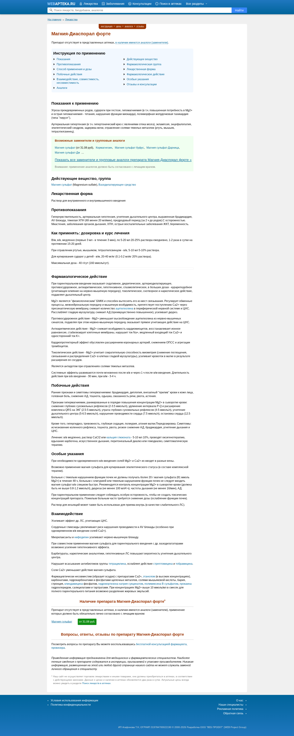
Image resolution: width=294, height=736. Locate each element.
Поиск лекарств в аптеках (96, 683)
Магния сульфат (65, 147)
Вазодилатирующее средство (117, 184)
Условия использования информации (74, 700)
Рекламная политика (230, 708)
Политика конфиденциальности (71, 704)
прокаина (186, 583)
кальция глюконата (118, 437)
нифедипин (81, 537)
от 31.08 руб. (87, 621)
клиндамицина (73, 583)
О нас (239, 700)
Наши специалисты (231, 704)
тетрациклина (117, 563)
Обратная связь (233, 713)
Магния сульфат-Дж (67, 152)
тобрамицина (184, 563)
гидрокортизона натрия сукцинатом (120, 583)
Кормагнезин (104, 147)
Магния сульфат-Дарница (162, 147)
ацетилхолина (124, 308)
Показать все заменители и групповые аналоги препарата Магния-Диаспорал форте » (123, 160)
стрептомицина (163, 563)
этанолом (149, 576)
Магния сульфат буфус (129, 147)
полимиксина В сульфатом (161, 583)
